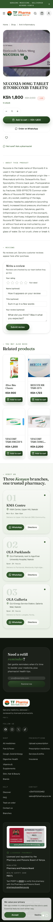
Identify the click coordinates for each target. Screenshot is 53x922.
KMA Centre (15, 505)
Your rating (10, 278)
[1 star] (8, 283)
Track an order (9, 802)
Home (5, 24)
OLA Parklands (18, 552)
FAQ (5, 797)
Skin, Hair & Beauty (11, 773)
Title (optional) (12, 299)
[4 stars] (21, 283)
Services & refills (36, 754)
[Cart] (42, 13)
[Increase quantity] (17, 111)
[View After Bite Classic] (14, 367)
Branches (7, 813)
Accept (15, 915)
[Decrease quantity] (6, 111)
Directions (32, 527)
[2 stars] (12, 283)
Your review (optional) (15, 310)
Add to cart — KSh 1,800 (28, 119)
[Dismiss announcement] (49, 4)
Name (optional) (13, 288)
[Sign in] (49, 13)
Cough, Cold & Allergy (13, 754)
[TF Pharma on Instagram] (12, 729)
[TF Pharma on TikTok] (25, 729)
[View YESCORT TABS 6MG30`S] (14, 421)
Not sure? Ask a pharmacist (19, 146)
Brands (6, 779)
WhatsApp (17, 527)
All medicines (9, 743)
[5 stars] (26, 283)
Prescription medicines (39, 748)
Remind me (26, 684)
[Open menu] (4, 13)
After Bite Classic (10, 387)
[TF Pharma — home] (18, 13)
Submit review (18, 327)
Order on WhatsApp (28, 128)
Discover (7, 792)
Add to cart (15, 399)
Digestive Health (10, 759)
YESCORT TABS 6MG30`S (13, 440)
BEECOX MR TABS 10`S (37, 387)
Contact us (8, 808)
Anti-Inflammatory (27, 24)
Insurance (33, 759)
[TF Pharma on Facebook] (5, 729)
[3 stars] (17, 283)
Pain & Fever (8, 748)
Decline (38, 915)
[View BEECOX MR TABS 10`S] (39, 367)
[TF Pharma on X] (18, 729)
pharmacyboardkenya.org (18, 887)
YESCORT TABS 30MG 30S (37, 440)
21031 (21, 881)
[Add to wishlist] (6, 137)
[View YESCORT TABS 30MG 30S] (39, 421)
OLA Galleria (16, 599)
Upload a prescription (38, 743)
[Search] (35, 13)
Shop (13, 24)
